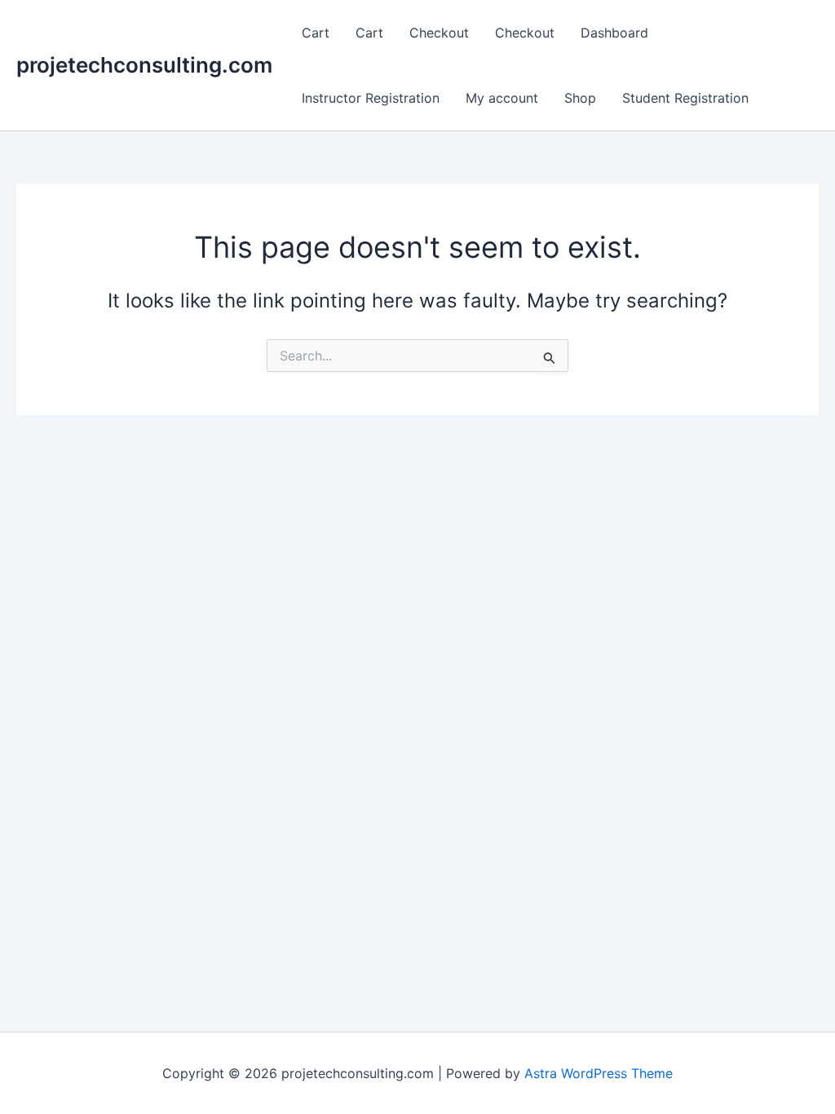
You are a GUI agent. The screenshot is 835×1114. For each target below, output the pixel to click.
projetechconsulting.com (144, 64)
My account (502, 98)
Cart (315, 32)
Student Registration (685, 98)
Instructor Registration (371, 98)
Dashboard (614, 32)
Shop (580, 98)
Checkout (439, 32)
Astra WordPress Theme (598, 1073)
